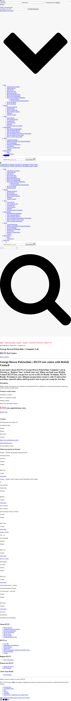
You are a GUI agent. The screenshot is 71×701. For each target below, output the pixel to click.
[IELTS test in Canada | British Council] (19, 165)
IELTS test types (11, 91)
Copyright (6, 693)
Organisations (7, 127)
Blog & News (7, 150)
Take (4, 85)
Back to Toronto (4, 357)
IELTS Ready (11, 108)
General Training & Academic (11, 629)
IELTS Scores (7, 634)
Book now (6, 155)
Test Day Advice (11, 115)
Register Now (4, 412)
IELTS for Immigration (9, 631)
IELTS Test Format (8, 632)
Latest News (10, 154)
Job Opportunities (12, 143)
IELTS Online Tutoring (13, 111)
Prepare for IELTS (12, 107)
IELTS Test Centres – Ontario (13, 342)
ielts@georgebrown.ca (6, 443)
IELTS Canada (7, 635)
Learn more (3, 476)
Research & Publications (13, 144)
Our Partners (10, 146)
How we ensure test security (14, 136)
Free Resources (11, 122)
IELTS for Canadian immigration (16, 97)
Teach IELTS (10, 118)
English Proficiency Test (10, 637)
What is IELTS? (11, 88)
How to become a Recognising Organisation (19, 133)
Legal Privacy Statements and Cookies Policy (15, 695)
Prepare (5, 105)
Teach (5, 116)
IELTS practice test (12, 110)
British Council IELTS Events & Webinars (18, 141)
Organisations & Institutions (11, 645)
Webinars (9, 113)
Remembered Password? (7, 10)
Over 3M (5, 643)
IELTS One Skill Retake (13, 96)
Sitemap (5, 691)
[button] (5, 157)
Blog (8, 152)
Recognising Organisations (14, 129)
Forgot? (2, 4)
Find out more (7, 687)
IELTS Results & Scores (13, 94)
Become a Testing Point (13, 147)
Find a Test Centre (8, 659)
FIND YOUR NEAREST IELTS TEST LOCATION (15, 697)
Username (3, 2)
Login (3, 1)
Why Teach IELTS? (12, 119)
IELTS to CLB (14, 99)
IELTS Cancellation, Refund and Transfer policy (16, 650)
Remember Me (50, 2)
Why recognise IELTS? (13, 130)
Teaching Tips (11, 121)
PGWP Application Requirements (19, 100)
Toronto (25, 342)
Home (1, 342)
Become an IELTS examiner (15, 125)
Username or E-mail (5, 9)
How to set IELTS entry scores (15, 135)
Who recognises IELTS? (13, 132)
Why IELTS (10, 90)
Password (25, 2)
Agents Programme (12, 140)
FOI (4, 690)
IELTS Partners (7, 647)
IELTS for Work (11, 104)
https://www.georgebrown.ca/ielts (9, 440)
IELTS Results (7, 674)
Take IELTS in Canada (13, 86)
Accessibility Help (8, 688)
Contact (9, 149)
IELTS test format (12, 93)
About (5, 138)
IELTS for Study (11, 102)
